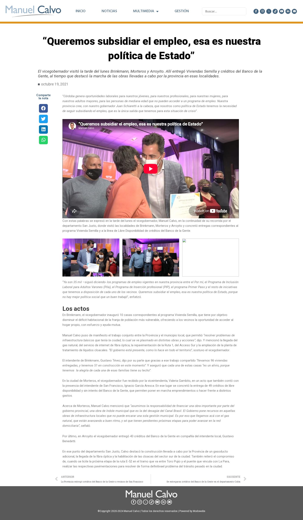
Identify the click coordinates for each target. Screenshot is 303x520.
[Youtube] (281, 11)
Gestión (182, 11)
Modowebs (199, 511)
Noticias (109, 11)
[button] (43, 108)
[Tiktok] (275, 11)
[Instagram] (262, 11)
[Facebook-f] (256, 11)
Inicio (81, 11)
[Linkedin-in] (288, 11)
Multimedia (143, 11)
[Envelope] (294, 11)
